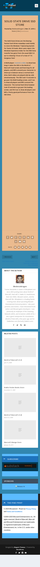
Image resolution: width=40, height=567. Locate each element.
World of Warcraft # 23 (13, 360)
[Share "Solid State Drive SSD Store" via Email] (20, 241)
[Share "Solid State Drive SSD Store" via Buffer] (32, 237)
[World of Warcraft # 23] (20, 347)
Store (14, 31)
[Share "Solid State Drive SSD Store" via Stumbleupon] (16, 241)
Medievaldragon (18, 29)
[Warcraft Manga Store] (20, 430)
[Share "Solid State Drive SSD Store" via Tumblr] (20, 237)
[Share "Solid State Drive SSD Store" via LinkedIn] (28, 237)
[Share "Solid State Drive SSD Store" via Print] (24, 241)
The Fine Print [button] (14, 503)
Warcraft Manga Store (12, 442)
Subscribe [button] (12, 459)
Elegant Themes (19, 547)
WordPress (20, 549)
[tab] (20, 459)
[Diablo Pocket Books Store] (20, 375)
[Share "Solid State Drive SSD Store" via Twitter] (12, 237)
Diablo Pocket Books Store (14, 387)
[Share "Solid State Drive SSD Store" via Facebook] (8, 237)
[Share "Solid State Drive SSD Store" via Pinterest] (24, 237)
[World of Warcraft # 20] (20, 402)
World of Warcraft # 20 (13, 415)
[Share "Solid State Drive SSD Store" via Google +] (16, 237)
